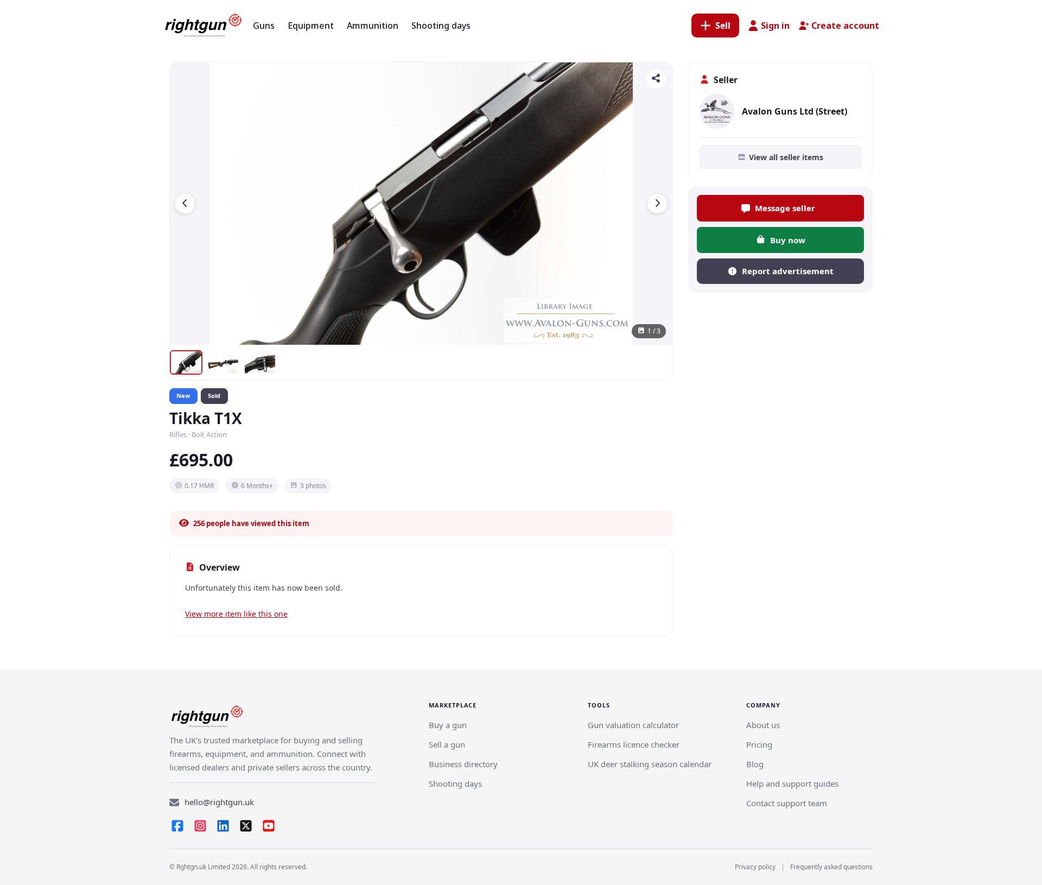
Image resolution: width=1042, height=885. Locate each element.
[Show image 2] (223, 362)
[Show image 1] (186, 362)
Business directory (463, 763)
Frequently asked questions (831, 866)
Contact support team (786, 803)
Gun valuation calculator (633, 724)
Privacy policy (755, 866)
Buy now (787, 240)
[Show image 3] (260, 362)
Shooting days (455, 783)
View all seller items (786, 157)
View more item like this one (236, 614)
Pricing (759, 744)
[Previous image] (185, 203)
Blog (755, 763)
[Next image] (657, 203)
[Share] (656, 78)
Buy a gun (448, 724)
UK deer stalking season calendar (649, 763)
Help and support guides (792, 783)
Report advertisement (788, 271)
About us (763, 724)
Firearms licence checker (633, 744)
